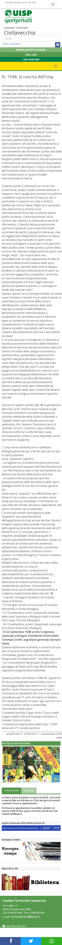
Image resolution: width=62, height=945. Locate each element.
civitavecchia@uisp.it (25, 917)
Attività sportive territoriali (30, 49)
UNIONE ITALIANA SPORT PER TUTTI (20, 2)
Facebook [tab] (29, 790)
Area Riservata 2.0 (15, 926)
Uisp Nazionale (31, 59)
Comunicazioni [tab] (11, 790)
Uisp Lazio (31, 54)
